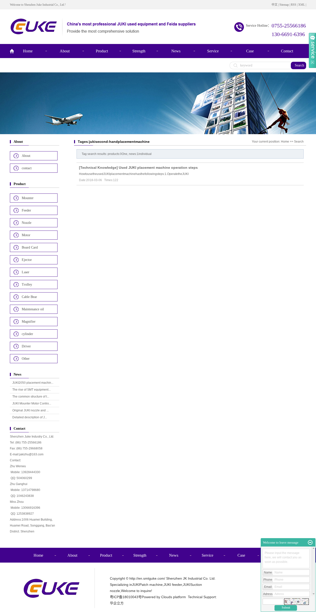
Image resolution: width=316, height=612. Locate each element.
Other (26, 358)
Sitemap (284, 4)
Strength (138, 51)
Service (213, 51)
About (65, 51)
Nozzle (26, 223)
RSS (293, 4)
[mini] (310, 542)
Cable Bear (29, 297)
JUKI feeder (173, 585)
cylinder (27, 334)
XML (301, 4)
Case (250, 51)
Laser (25, 272)
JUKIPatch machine (147, 585)
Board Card (30, 247)
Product (102, 51)
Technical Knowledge (98, 167)
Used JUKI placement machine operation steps (158, 167)
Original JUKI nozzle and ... (30, 410)
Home (28, 51)
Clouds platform (173, 597)
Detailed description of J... (29, 417)
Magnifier (29, 321)
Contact (287, 51)
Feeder (26, 210)
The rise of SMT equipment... (31, 389)
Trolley (27, 284)
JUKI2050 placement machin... (32, 382)
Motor (26, 235)
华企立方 (117, 603)
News (175, 51)
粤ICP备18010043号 (126, 597)
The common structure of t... (30, 396)
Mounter (28, 198)
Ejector (27, 260)
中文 (274, 4)
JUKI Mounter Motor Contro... (31, 403)
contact (27, 168)
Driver (26, 346)
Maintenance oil (33, 309)
